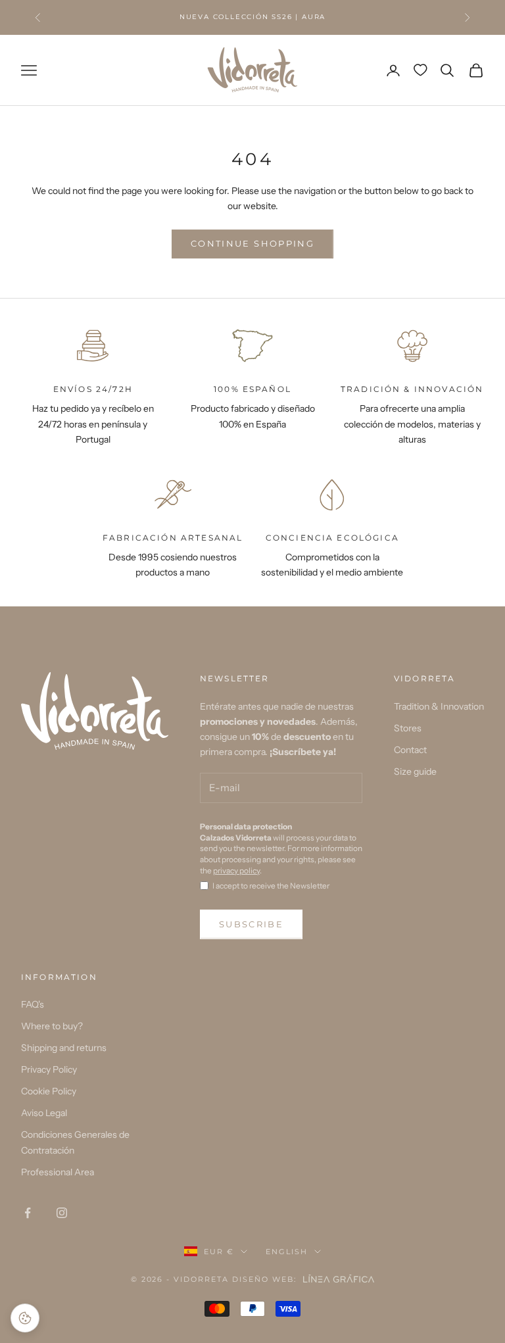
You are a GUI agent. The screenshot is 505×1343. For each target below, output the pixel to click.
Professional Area (57, 1172)
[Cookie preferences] (25, 1318)
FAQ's (32, 1004)
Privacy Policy (49, 1069)
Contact (410, 750)
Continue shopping (252, 243)
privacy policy (236, 870)
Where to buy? (52, 1026)
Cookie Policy (48, 1091)
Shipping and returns (64, 1048)
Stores (407, 728)
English (287, 1251)
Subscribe (251, 924)
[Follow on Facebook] (27, 1212)
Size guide (415, 771)
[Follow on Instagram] (61, 1212)
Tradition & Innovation (439, 706)
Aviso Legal (44, 1113)
